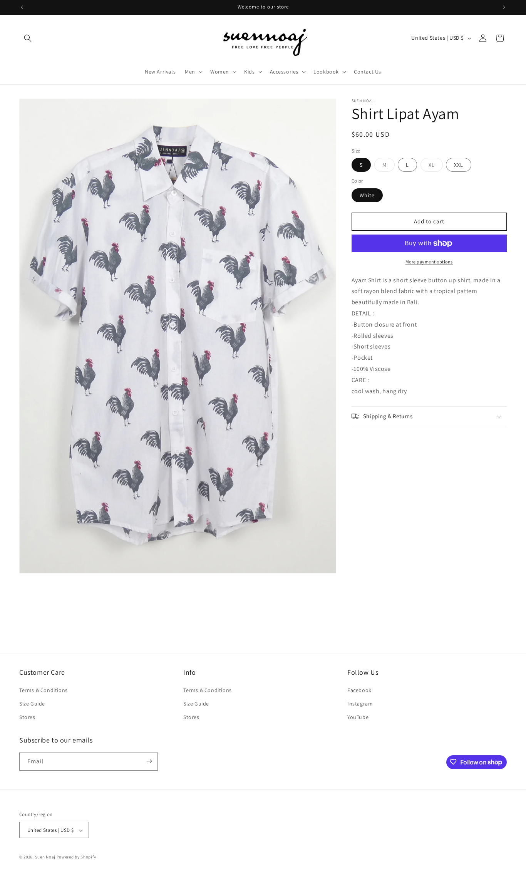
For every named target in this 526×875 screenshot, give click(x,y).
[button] (27, 38)
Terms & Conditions (43, 689)
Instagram (360, 703)
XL (436, 166)
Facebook (359, 689)
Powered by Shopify (76, 857)
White (367, 195)
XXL (458, 164)
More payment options (429, 262)
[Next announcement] (504, 7)
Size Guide (32, 703)
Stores (27, 717)
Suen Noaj (45, 857)
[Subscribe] (149, 761)
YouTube (358, 717)
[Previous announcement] (21, 7)
